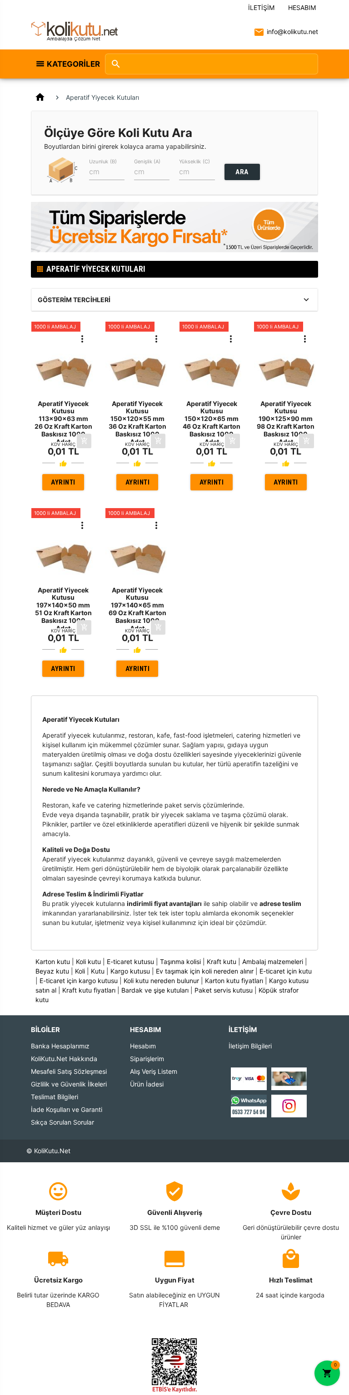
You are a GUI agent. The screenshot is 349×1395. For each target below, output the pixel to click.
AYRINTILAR (63, 484)
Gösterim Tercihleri (74, 299)
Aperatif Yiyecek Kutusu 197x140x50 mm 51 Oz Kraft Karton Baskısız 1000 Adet (63, 609)
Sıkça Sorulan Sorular (62, 1122)
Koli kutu (88, 961)
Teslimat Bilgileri (54, 1097)
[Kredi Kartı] (248, 1078)
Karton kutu (52, 961)
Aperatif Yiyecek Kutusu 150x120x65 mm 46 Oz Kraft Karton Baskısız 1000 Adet (211, 422)
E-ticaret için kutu (285, 971)
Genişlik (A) (147, 161)
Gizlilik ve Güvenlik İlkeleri (69, 1084)
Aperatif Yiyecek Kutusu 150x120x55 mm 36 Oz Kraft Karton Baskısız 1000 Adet (137, 422)
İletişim (261, 7)
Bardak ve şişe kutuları (155, 990)
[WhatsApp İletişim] (248, 1105)
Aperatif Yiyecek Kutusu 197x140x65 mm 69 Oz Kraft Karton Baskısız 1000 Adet (137, 609)
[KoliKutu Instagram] (289, 1105)
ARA (242, 172)
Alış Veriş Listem (153, 1071)
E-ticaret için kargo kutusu (79, 980)
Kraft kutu (221, 961)
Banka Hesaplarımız (60, 1046)
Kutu (98, 971)
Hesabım (302, 7)
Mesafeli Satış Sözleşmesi (69, 1071)
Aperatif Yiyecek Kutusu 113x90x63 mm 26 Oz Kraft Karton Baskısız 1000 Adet (63, 422)
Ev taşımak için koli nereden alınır (205, 971)
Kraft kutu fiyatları (88, 990)
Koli (80, 971)
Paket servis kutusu (223, 990)
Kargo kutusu (130, 971)
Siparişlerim (147, 1058)
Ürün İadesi (147, 1084)
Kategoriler (71, 64)
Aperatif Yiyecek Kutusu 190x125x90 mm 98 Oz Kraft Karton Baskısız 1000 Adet (285, 422)
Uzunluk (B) (103, 161)
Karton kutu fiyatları (234, 980)
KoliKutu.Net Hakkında (64, 1058)
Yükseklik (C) (194, 161)
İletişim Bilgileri (250, 1046)
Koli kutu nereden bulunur (161, 980)
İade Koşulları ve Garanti (66, 1109)
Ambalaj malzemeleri (272, 961)
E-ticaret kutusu (130, 961)
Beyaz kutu (52, 971)
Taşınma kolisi (180, 961)
